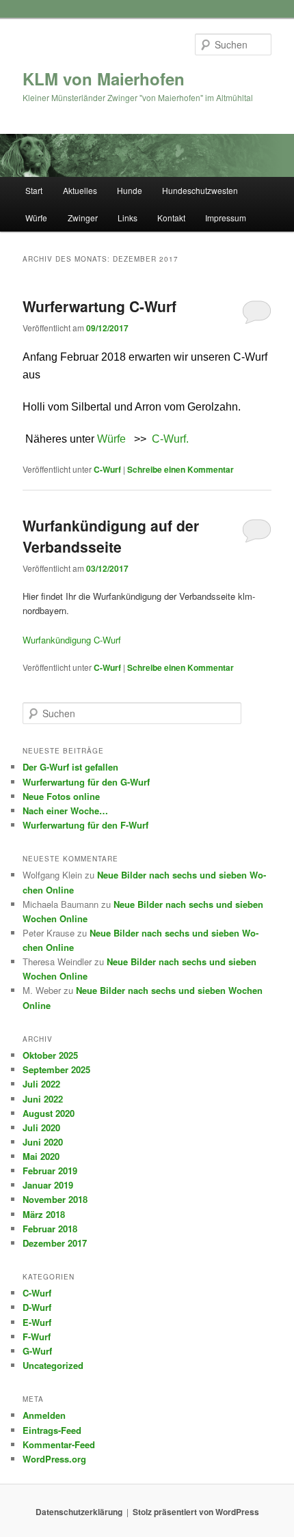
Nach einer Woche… (65, 810)
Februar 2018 (50, 1228)
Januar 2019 (48, 1184)
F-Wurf (37, 1336)
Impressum (225, 217)
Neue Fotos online (61, 796)
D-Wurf (37, 1307)
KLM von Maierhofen (104, 78)
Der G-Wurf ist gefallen (70, 766)
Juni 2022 (43, 1098)
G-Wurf (37, 1350)
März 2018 (44, 1214)
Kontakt (171, 217)
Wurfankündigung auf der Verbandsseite (111, 536)
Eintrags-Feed (52, 1430)
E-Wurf (37, 1322)
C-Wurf (107, 469)
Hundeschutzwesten (200, 190)
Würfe (36, 217)
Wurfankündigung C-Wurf (72, 639)
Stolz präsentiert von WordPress (196, 1512)
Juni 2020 (43, 1141)
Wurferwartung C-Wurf (99, 306)
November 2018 (55, 1199)
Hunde (129, 190)
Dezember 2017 (55, 1242)
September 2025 (56, 1069)
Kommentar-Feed (59, 1444)
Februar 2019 (50, 1170)
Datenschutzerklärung (79, 1512)
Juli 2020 (41, 1127)
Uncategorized (53, 1365)
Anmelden (44, 1415)
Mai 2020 (41, 1156)
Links (127, 217)
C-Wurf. (170, 439)
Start (33, 190)
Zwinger (83, 217)
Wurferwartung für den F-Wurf (85, 824)
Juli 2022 (41, 1083)
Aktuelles (80, 190)
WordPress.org (54, 1458)
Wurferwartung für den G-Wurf (86, 781)
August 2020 (49, 1113)
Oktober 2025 (50, 1055)
